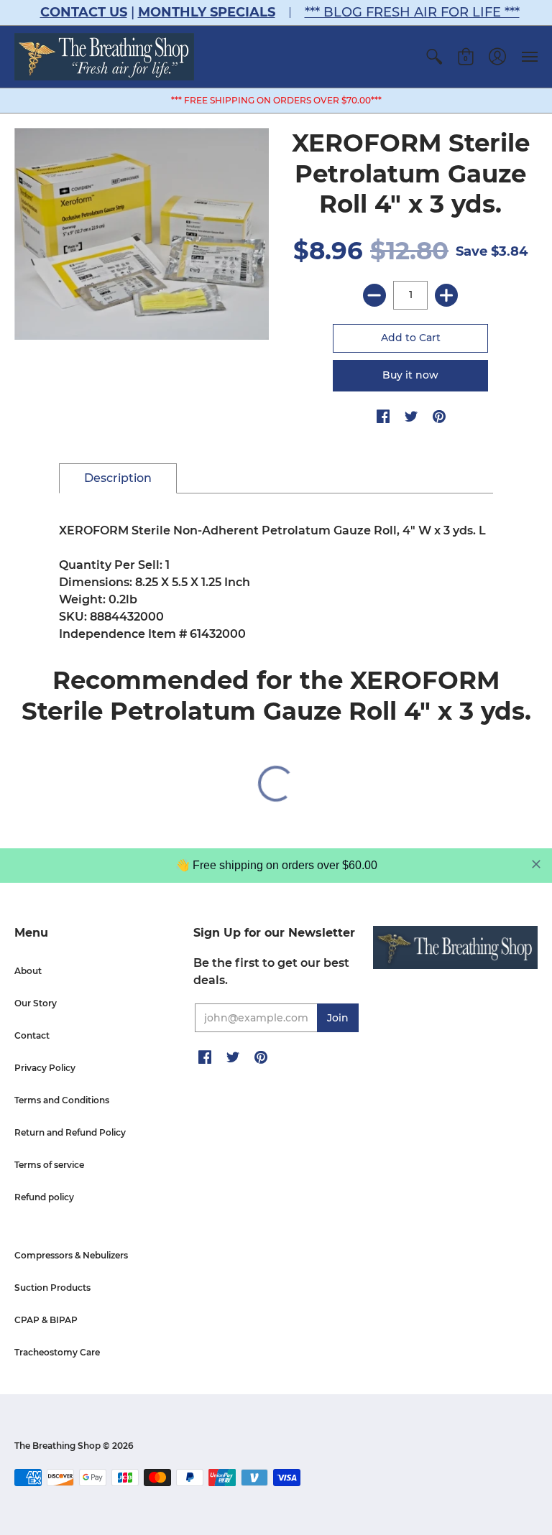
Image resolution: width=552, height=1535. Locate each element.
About (28, 970)
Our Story (35, 1003)
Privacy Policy (44, 1067)
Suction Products (52, 1287)
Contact (32, 1035)
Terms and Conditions (61, 1100)
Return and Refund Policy (70, 1132)
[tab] (118, 478)
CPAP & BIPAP (46, 1319)
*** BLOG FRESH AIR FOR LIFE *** (412, 12)
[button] (434, 57)
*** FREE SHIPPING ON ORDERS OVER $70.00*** (276, 100)
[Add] (446, 295)
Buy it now (410, 374)
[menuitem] (434, 57)
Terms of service (49, 1164)
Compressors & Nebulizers (71, 1255)
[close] (536, 864)
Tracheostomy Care (57, 1352)
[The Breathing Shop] (104, 57)
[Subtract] (374, 295)
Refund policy (44, 1197)
